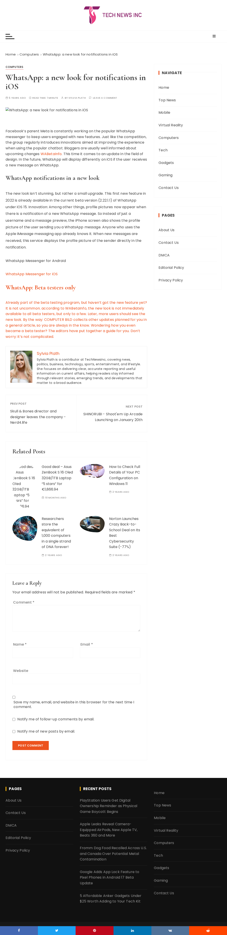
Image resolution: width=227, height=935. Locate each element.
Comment (23, 602)
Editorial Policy (171, 267)
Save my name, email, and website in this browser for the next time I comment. (74, 704)
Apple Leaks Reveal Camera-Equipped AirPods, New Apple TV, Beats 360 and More (109, 829)
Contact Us (169, 187)
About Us (166, 230)
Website (20, 670)
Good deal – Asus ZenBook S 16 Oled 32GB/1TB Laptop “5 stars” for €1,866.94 (57, 478)
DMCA (164, 255)
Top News (167, 100)
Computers (14, 67)
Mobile (164, 112)
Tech (163, 150)
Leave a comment (105, 98)
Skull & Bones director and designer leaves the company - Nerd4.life (38, 417)
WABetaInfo (51, 153)
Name (20, 644)
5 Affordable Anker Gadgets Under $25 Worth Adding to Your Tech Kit (111, 898)
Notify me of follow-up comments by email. (55, 719)
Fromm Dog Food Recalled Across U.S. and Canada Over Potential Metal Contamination (113, 853)
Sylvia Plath (77, 98)
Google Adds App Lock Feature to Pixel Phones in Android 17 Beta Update (109, 877)
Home (164, 87)
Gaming (165, 175)
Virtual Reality (171, 125)
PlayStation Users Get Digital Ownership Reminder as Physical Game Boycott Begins (108, 806)
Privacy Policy (171, 280)
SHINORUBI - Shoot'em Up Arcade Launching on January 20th (113, 417)
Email (86, 644)
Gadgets (166, 162)
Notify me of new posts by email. (46, 731)
